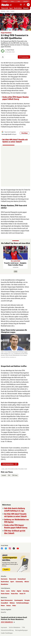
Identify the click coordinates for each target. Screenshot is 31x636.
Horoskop (26, 591)
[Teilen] (3, 57)
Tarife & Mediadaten (14, 627)
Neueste (26, 8)
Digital (19, 591)
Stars (2, 591)
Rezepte (27, 600)
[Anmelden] (24, 5)
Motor (3, 605)
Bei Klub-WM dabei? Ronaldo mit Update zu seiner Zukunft (15, 141)
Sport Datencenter (7, 600)
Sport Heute (10, 50)
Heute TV (22, 593)
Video (14, 605)
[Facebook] (2, 548)
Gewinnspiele (18, 600)
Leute (8, 591)
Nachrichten (5, 582)
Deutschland (21, 579)
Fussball (12, 11)
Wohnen (12, 603)
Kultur (13, 591)
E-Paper (5, 1)
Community (19, 582)
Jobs (19, 1)
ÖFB (9, 475)
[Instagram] (10, 548)
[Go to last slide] (1, 341)
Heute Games (5, 593)
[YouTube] (18, 548)
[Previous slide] (1, 258)
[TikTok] (14, 548)
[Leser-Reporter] (21, 5)
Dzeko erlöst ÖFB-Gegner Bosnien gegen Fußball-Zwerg (15, 98)
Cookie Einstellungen (7, 633)
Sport (11, 8)
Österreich (4, 8)
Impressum (4, 627)
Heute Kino (14, 593)
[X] (6, 548)
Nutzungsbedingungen (21, 630)
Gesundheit (4, 603)
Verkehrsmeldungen (22, 603)
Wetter (26, 582)
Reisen (8, 605)
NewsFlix (26, 1)
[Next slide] (29, 258)
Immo (12, 1)
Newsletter (4, 584)
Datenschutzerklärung (7, 630)
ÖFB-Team (15, 475)
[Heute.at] (5, 5)
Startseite (3, 11)
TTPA (23, 627)
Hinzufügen (24, 133)
